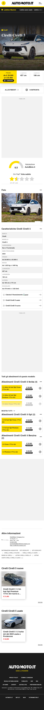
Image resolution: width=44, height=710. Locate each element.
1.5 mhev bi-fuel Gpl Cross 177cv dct (11, 388)
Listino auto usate (26, 10)
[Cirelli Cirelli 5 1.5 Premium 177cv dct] (40, 452)
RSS (37, 681)
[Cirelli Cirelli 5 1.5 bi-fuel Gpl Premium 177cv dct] (40, 429)
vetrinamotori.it (34, 697)
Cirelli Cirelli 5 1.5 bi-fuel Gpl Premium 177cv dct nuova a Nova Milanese (12, 592)
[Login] (4, 3)
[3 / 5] (22, 178)
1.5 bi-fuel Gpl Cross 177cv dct (11, 421)
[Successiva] (39, 208)
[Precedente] (5, 208)
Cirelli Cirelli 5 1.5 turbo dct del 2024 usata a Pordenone (13, 634)
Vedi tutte (40, 602)
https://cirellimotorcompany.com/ (18, 545)
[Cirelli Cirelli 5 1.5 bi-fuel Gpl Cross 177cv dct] (40, 421)
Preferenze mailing (35, 684)
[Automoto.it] (22, 3)
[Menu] (40, 3)
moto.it (18, 697)
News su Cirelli (7, 555)
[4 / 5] (27, 178)
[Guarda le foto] (22, 48)
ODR (32, 681)
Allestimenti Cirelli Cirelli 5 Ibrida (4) (19, 381)
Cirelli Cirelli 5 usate (13, 300)
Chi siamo (5, 684)
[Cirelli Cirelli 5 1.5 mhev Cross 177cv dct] (40, 404)
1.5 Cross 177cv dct (9, 444)
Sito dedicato (24, 550)
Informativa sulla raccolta (9, 704)
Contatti (13, 684)
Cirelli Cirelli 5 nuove (13, 305)
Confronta (10, 80)
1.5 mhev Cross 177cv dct (11, 404)
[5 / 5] (32, 178)
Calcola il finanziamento (14, 294)
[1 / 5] (12, 178)
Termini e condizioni (27, 677)
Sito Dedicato (36, 550)
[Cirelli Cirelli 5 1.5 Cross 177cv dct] (40, 444)
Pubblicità (24, 681)
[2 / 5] (17, 178)
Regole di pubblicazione (11, 681)
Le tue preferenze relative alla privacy (13, 706)
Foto (4, 189)
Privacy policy (13, 677)
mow (24, 697)
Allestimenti (10, 90)
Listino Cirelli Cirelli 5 (23, 555)
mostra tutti (7, 411)
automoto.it (9, 697)
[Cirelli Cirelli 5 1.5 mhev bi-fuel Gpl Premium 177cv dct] (40, 396)
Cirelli (5, 30)
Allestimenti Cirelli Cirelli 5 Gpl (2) (18, 414)
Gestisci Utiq (23, 684)
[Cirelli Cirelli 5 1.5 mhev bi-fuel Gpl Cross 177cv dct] (40, 388)
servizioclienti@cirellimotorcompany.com (20, 543)
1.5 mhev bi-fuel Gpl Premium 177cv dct (9, 396)
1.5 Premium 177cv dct (10, 452)
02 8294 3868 (13, 542)
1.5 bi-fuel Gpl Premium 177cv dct (10, 429)
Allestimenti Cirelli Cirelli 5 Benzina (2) (19, 436)
